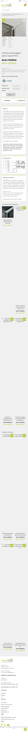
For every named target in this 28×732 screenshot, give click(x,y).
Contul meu (3, 693)
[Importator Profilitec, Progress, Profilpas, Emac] (6, 5)
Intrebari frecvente (5, 708)
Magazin (8, 14)
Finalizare (3, 695)
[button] (24, 20)
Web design (2, 727)
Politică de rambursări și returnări (7, 719)
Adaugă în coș (10, 94)
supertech (10, 727)
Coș (1, 697)
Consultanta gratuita (5, 706)
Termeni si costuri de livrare (6, 704)
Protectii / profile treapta (15, 14)
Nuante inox (5, 85)
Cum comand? (4, 702)
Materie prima (4, 710)
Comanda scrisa (21, 100)
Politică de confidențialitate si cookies (8, 717)
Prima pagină (4, 14)
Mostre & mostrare (5, 712)
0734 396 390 (7, 100)
